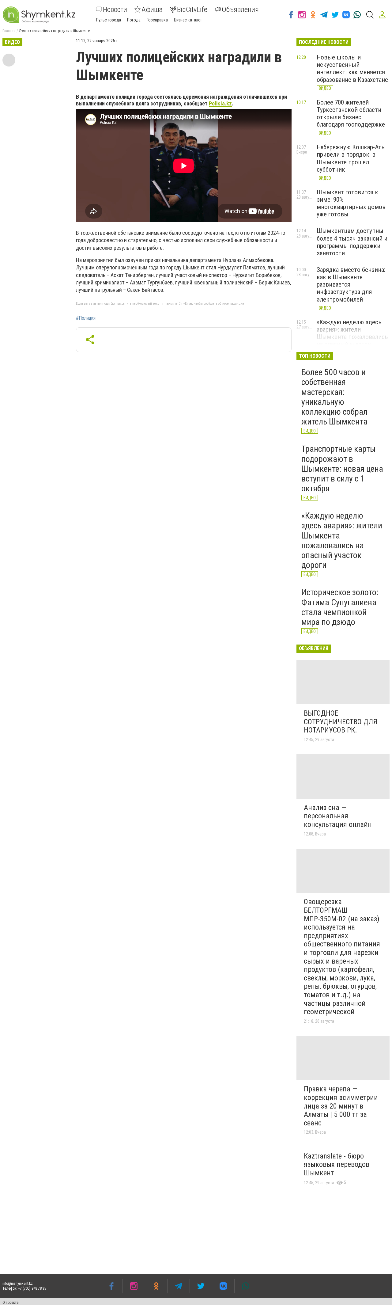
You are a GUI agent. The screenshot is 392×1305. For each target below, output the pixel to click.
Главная (8, 31)
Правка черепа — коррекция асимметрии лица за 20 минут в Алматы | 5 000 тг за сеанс (341, 1106)
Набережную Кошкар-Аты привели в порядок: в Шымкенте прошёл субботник (351, 158)
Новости (115, 9)
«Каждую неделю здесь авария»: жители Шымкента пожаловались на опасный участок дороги (352, 337)
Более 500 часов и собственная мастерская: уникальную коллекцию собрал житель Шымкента (334, 397)
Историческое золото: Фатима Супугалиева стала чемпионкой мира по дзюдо (340, 607)
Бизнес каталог (188, 19)
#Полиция (86, 318)
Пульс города (108, 19)
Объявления (240, 9)
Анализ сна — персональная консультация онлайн (338, 816)
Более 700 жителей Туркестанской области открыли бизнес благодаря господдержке (351, 113)
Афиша (152, 9)
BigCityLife (192, 9)
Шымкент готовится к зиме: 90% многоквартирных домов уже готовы (351, 203)
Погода (134, 19)
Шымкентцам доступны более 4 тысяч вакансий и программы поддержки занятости (352, 242)
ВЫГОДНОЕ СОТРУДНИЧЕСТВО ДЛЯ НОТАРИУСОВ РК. (340, 721)
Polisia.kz (220, 103)
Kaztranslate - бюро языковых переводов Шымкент (336, 1164)
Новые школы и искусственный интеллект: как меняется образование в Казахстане (352, 68)
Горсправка (157, 19)
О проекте (10, 1302)
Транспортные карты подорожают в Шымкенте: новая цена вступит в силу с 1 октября (342, 468)
